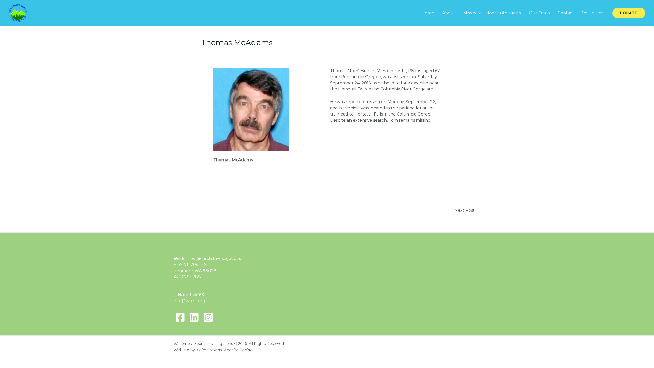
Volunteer (592, 12)
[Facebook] (180, 317)
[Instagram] (208, 317)
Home (428, 12)
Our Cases (539, 12)
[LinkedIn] (194, 317)
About (448, 12)
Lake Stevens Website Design (224, 350)
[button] (628, 13)
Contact (566, 12)
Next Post (467, 210)
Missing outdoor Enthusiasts (492, 12)
